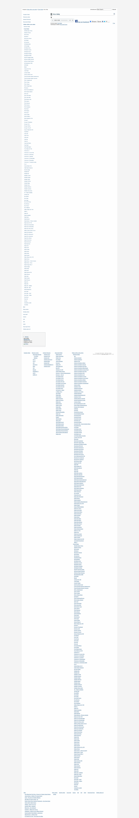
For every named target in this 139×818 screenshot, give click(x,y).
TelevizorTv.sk (69, 4)
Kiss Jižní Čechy (63, 24)
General (26, 336)
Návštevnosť (27, 339)
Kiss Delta (59, 23)
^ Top (114, 23)
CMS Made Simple (104, 354)
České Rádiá (40, 9)
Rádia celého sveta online (32, 9)
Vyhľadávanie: (93, 9)
